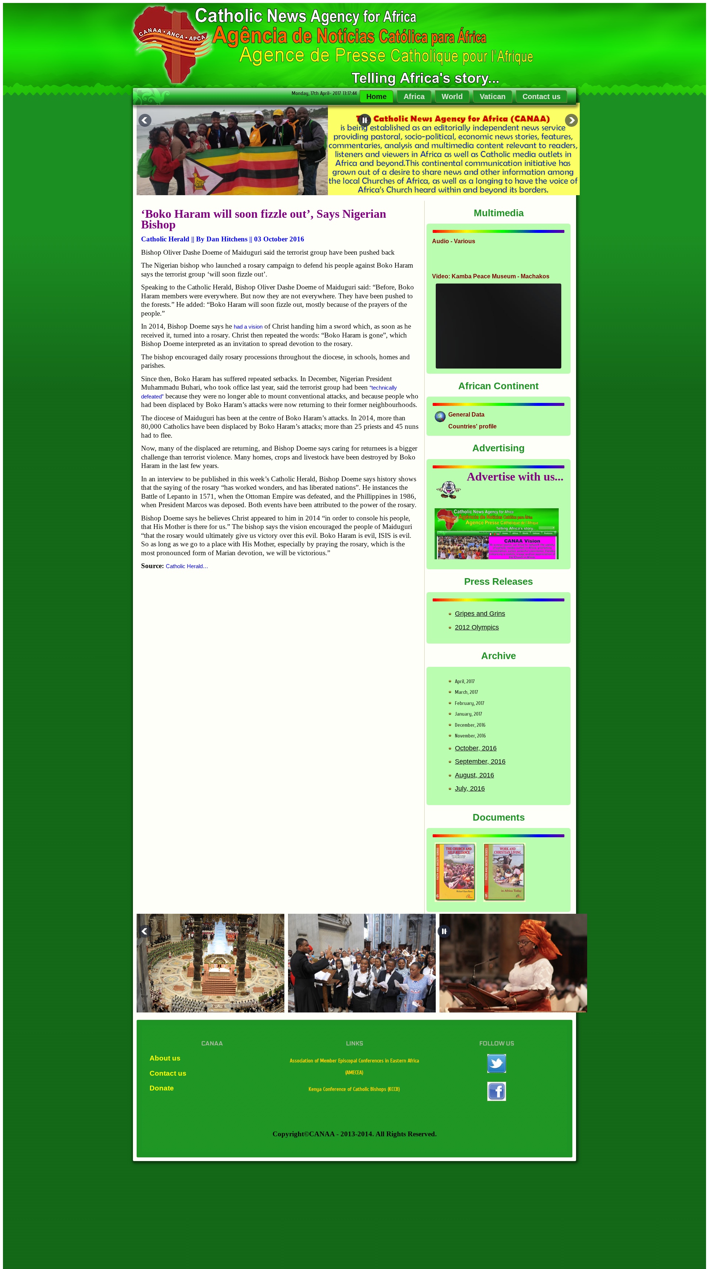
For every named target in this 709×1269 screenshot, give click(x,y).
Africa (414, 96)
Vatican (493, 96)
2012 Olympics (477, 627)
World (452, 96)
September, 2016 (480, 761)
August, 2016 (474, 775)
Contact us (542, 96)
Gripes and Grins (480, 613)
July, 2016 (470, 788)
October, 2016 (476, 748)
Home (376, 96)
